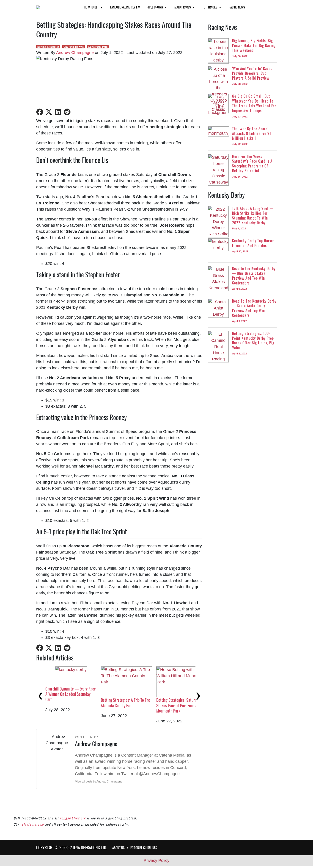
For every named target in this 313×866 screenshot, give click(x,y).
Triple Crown (154, 7)
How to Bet (91, 7)
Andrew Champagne (75, 52)
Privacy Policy (156, 860)
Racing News (237, 7)
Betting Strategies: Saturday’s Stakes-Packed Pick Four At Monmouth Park (179, 705)
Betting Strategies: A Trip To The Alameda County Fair (125, 702)
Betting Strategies (48, 46)
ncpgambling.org (73, 818)
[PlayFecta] (54, 7)
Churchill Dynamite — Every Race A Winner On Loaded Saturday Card (70, 694)
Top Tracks (209, 7)
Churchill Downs (73, 46)
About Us (118, 847)
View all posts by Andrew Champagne (98, 781)
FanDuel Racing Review (125, 7)
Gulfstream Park (97, 46)
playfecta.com (33, 824)
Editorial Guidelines (143, 847)
